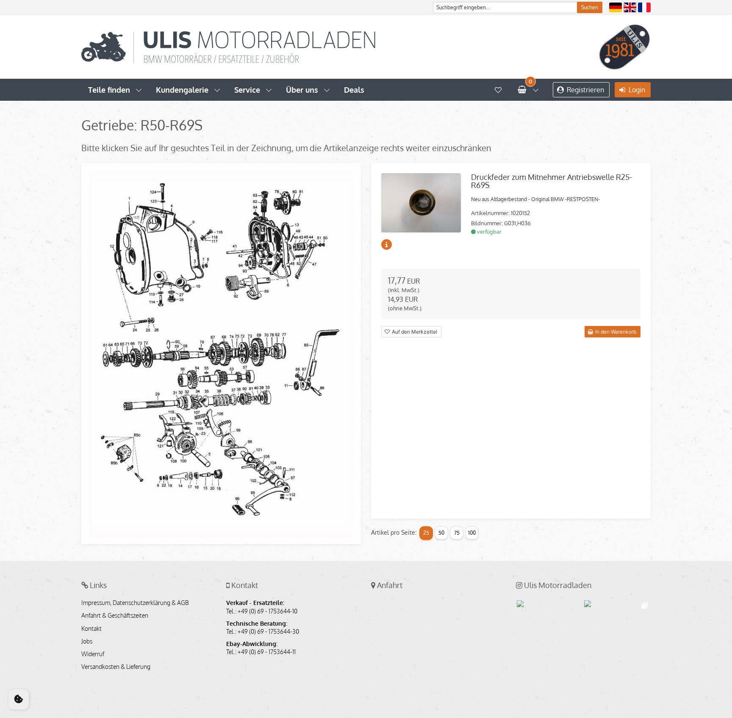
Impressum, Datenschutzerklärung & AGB (135, 602)
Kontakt (91, 628)
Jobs (86, 641)
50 (441, 533)
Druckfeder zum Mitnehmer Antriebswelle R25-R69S (551, 181)
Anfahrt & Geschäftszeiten (114, 615)
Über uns (302, 89)
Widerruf (92, 654)
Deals (354, 89)
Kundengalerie (182, 89)
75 (457, 533)
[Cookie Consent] (18, 699)
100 (472, 533)
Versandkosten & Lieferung (115, 666)
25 (426, 533)
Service (247, 89)
